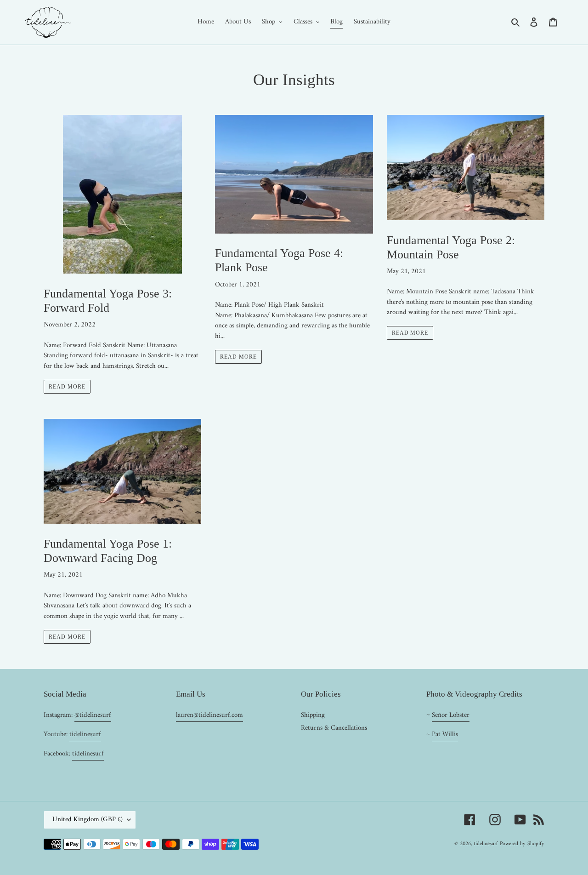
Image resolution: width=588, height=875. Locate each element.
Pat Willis (445, 734)
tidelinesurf (85, 734)
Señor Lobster (450, 715)
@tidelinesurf (92, 715)
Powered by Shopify (522, 844)
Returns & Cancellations (334, 728)
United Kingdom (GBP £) (87, 819)
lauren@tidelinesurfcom (209, 715)
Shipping (313, 715)
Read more (67, 386)
